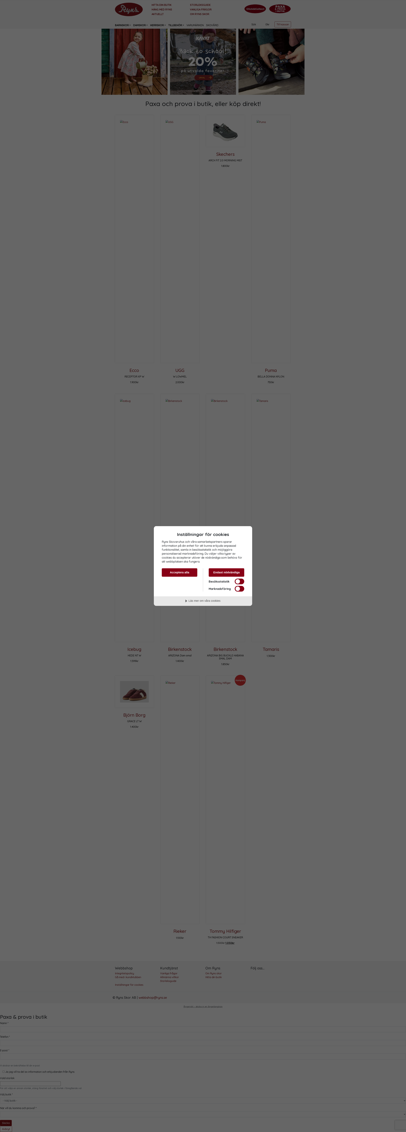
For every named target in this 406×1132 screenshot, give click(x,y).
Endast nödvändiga (226, 572)
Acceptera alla (179, 572)
